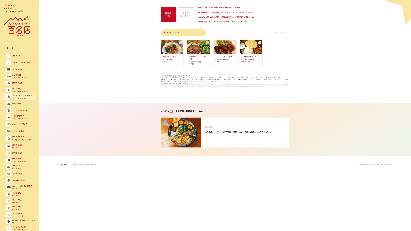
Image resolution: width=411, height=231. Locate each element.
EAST (19, 77)
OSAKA (19, 141)
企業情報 (73, 164)
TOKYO (14, 77)
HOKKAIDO (15, 139)
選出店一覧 (168, 14)
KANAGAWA (29, 139)
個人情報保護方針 (91, 164)
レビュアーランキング (185, 14)
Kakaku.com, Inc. (370, 164)
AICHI (13, 141)
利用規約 (80, 164)
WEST (25, 77)
